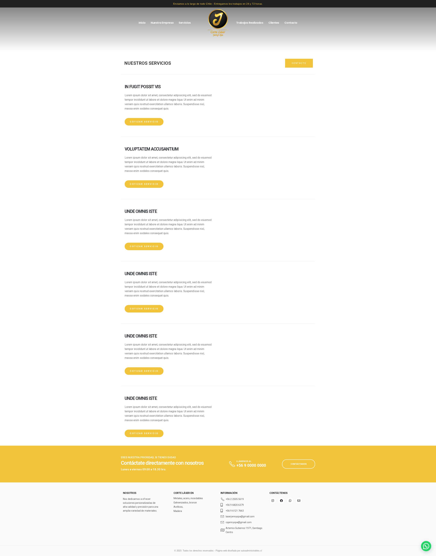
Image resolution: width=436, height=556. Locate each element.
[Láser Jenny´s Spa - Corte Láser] (218, 22)
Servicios (185, 23)
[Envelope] (298, 500)
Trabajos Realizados (249, 23)
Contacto (290, 23)
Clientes (273, 23)
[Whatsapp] (290, 500)
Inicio (142, 23)
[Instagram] (272, 500)
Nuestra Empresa (162, 23)
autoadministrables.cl (251, 551)
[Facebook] (281, 500)
